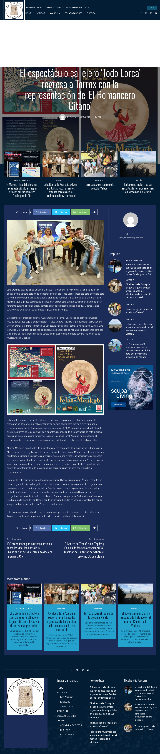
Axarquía (66, 64)
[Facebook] (141, 13)
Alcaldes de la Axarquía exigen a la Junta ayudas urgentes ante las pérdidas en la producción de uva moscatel (60, 190)
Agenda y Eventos (22, 181)
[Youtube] (156, 13)
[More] (94, 212)
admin (73, 117)
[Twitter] (151, 13)
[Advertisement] (80, 44)
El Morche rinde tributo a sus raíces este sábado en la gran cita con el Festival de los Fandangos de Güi (22, 190)
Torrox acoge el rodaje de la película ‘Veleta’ (99, 186)
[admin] (63, 117)
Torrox (80, 64)
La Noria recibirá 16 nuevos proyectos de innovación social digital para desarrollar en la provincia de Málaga (138, 350)
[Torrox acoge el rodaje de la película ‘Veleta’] (99, 164)
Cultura (94, 64)
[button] (89, 7)
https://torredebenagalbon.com (130, 237)
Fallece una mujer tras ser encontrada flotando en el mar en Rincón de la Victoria (138, 188)
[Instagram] (146, 13)
